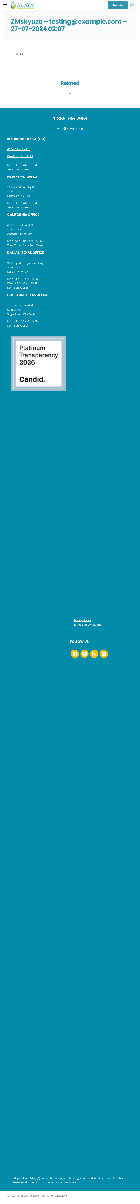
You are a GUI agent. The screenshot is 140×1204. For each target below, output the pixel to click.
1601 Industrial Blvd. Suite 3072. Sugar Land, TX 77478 (21, 309)
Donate (118, 5)
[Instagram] (94, 654)
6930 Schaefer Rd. (18, 149)
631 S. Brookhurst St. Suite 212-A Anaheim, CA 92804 (20, 229)
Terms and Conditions (87, 624)
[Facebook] (75, 654)
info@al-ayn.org (70, 128)
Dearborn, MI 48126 (20, 156)
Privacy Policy (82, 620)
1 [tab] (72, 95)
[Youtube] (84, 654)
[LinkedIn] (104, 654)
